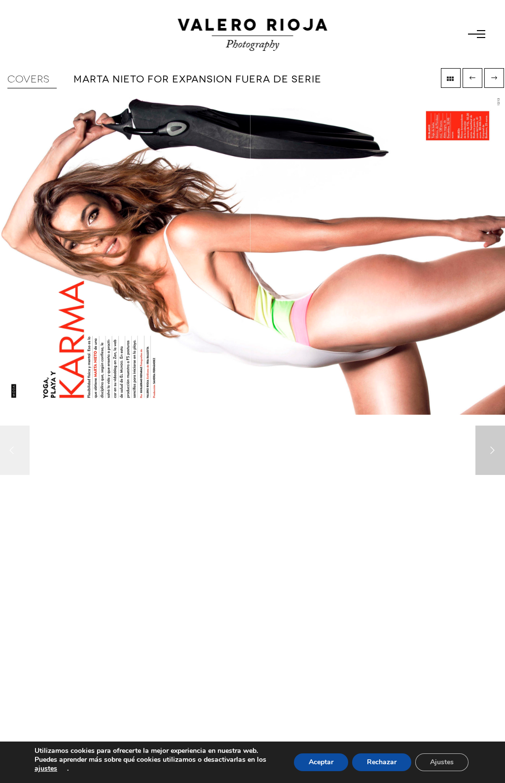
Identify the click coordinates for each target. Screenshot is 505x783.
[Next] (490, 450)
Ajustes (442, 762)
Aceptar (321, 762)
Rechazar (382, 762)
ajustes (46, 768)
